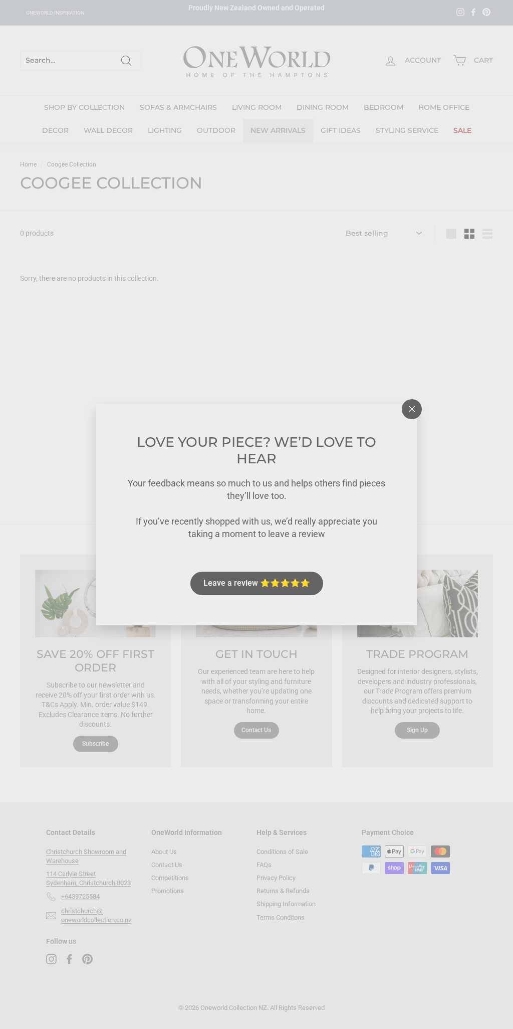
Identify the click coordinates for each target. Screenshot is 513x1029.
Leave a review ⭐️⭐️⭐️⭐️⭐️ (256, 583)
